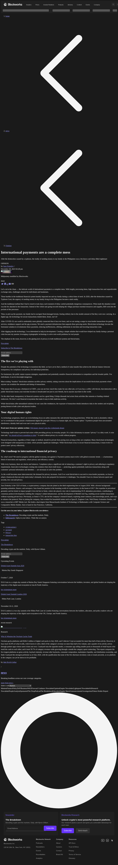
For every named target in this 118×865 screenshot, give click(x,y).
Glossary (72, 858)
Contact (59, 851)
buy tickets (5, 590)
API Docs (72, 843)
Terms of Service (75, 854)
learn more (12, 590)
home (8, 16)
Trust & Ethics (74, 847)
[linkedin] (107, 840)
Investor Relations (48, 5)
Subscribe (50, 828)
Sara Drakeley (8, 266)
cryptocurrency (11, 527)
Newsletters (40, 847)
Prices (37, 5)
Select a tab (5, 686)
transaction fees (11, 535)
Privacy (8, 533)
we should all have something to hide (22, 435)
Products (60, 5)
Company (97, 5)
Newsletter (5, 343)
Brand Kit (59, 854)
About (58, 843)
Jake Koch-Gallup (9, 662)
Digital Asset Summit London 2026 (14, 594)
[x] (112, 840)
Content (79, 5)
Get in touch (82, 831)
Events (88, 5)
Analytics (28, 5)
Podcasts (39, 843)
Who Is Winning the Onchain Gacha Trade (16, 636)
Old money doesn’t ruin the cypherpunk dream (47, 428)
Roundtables (40, 854)
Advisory (70, 5)
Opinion (9, 246)
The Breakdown (7, 545)
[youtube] (102, 840)
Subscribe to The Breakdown (11, 348)
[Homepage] (13, 4)
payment (9, 530)
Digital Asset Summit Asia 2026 (12, 566)
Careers (59, 847)
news (7, 131)
